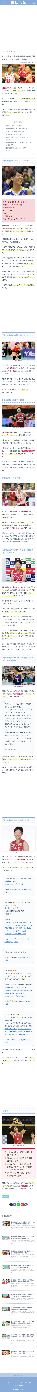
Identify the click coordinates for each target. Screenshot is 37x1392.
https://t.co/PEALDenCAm (15, 922)
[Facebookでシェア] (14, 1204)
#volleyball (22, 931)
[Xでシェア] (11, 1204)
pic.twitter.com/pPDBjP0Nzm (15, 934)
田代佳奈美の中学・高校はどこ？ (16, 129)
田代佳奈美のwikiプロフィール (15, 126)
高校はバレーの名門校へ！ (16, 134)
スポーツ (6, 1196)
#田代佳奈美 (21, 990)
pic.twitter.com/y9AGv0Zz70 (17, 1034)
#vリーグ (27, 925)
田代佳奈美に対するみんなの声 (16, 148)
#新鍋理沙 (13, 1031)
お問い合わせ (18, 1386)
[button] (26, 1204)
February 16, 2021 (11, 942)
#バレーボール (12, 931)
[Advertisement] (18, 25)
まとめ (8, 151)
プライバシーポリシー (27, 1383)
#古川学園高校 (18, 928)
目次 (15, 122)
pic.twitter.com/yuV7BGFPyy (15, 884)
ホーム (10, 1383)
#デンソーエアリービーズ (17, 987)
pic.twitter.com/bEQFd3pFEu (15, 996)
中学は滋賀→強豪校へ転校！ (17, 131)
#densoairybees (10, 990)
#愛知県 (20, 925)
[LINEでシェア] (18, 1204)
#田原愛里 (16, 993)
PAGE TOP (19, 1375)
